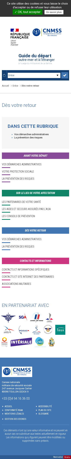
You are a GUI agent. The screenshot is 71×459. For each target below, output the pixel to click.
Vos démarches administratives (31, 134)
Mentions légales (14, 413)
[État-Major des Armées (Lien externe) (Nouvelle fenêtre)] (8, 318)
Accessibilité (45, 406)
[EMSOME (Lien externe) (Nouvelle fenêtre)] (51, 342)
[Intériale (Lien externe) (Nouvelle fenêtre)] (21, 342)
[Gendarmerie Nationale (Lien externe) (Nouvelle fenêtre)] (24, 330)
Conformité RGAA (14, 410)
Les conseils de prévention (18, 216)
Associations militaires (16, 283)
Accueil (5, 85)
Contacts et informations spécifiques (25, 269)
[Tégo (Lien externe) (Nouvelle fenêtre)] (60, 330)
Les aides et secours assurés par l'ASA (26, 209)
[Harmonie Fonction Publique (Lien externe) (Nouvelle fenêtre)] (4, 342)
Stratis (67, 457)
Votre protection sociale (18, 171)
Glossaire (43, 413)
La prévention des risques (28, 137)
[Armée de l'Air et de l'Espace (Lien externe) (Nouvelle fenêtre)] (8, 330)
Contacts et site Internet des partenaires (28, 276)
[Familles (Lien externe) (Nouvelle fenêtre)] (48, 330)
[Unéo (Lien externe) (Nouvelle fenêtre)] (40, 342)
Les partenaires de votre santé (21, 201)
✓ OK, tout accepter (28, 12)
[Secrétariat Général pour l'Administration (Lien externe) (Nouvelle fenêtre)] (23, 318)
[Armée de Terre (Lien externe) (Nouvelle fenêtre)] (36, 318)
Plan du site (44, 410)
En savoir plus (54, 12)
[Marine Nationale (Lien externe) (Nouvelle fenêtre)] (49, 318)
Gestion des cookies (15, 419)
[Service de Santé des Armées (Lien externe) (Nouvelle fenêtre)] (36, 330)
